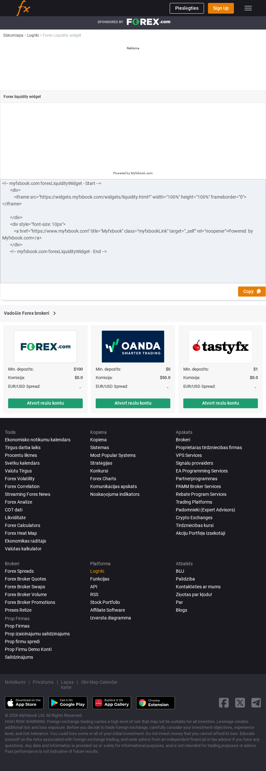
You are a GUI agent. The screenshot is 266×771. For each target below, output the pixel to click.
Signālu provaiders (194, 463)
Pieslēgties (187, 8)
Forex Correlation (22, 486)
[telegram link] (256, 702)
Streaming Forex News (27, 494)
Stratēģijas (101, 463)
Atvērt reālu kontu (45, 403)
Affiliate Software (107, 610)
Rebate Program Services (201, 494)
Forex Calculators (22, 525)
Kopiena (98, 439)
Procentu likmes (21, 455)
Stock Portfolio (105, 602)
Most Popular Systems (113, 455)
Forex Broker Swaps (25, 586)
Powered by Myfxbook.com (133, 173)
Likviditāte (15, 517)
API (93, 586)
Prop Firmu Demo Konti (28, 649)
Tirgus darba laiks (23, 447)
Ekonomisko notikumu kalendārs (37, 439)
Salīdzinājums (19, 657)
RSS (94, 594)
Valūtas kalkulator (23, 548)
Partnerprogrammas (196, 478)
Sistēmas (99, 447)
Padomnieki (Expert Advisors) (205, 509)
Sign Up (221, 8)
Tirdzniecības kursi (194, 525)
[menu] (248, 8)
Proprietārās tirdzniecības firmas (209, 447)
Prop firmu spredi (22, 641)
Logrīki (97, 571)
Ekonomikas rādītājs (25, 541)
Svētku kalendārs (22, 463)
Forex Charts (103, 478)
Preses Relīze (18, 610)
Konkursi (99, 470)
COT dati (13, 509)
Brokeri (183, 439)
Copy (248, 291)
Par (179, 602)
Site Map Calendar (99, 682)
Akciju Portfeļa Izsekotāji (200, 533)
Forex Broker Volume (26, 594)
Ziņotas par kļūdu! (194, 594)
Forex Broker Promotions (30, 602)
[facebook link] (224, 702)
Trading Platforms (194, 502)
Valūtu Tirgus (18, 470)
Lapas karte (67, 684)
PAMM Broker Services (198, 486)
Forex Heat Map (21, 533)
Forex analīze (18, 502)
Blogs (181, 610)
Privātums (43, 682)
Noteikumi (15, 682)
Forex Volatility (20, 478)
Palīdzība (185, 578)
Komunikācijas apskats (113, 486)
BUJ (180, 571)
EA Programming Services (202, 470)
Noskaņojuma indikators (114, 494)
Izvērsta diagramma (110, 617)
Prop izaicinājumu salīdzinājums (37, 633)
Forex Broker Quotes (25, 578)
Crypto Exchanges (194, 517)
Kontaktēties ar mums (198, 586)
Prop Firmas (17, 626)
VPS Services (189, 455)
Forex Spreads (19, 571)
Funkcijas (99, 578)
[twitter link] (240, 702)
